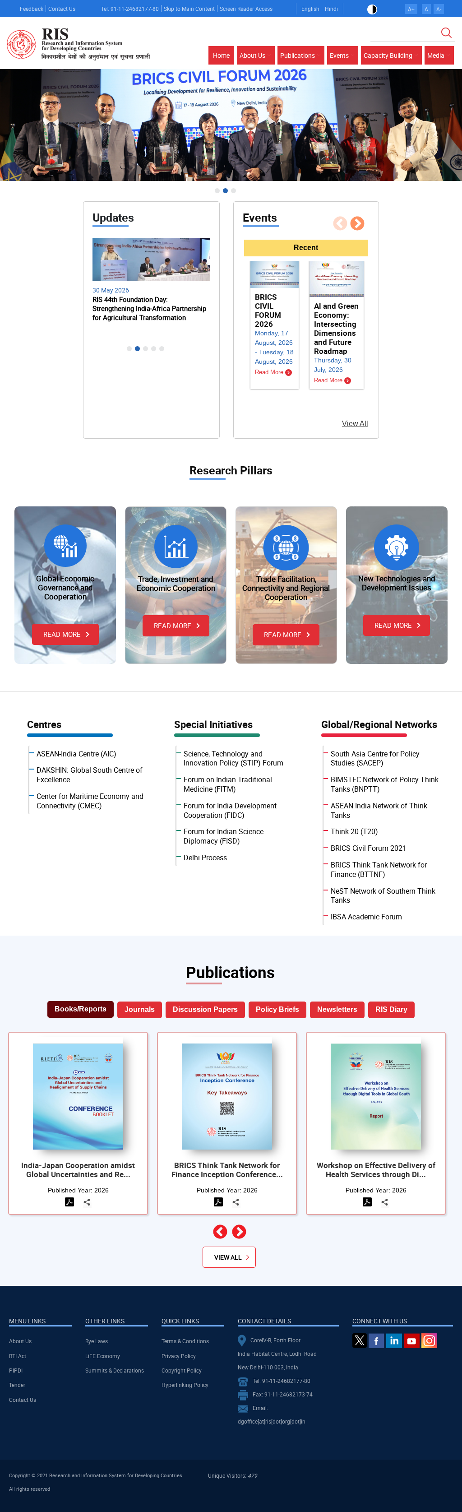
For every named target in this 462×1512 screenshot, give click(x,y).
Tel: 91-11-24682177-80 (130, 8)
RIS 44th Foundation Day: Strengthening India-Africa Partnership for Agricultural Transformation (149, 308)
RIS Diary (391, 1009)
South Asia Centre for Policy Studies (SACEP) (375, 758)
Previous (349, 229)
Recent (306, 247)
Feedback (31, 8)
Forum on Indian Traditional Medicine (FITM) (228, 784)
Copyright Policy (182, 1370)
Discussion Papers (205, 1009)
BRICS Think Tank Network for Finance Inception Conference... (227, 1169)
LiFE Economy (102, 1355)
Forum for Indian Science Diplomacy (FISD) (223, 836)
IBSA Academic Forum (366, 917)
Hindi (331, 8)
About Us (20, 1341)
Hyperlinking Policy (185, 1384)
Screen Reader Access (246, 8)
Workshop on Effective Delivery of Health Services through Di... (376, 1169)
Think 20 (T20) (354, 831)
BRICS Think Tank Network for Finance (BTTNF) (379, 869)
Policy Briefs (277, 1009)
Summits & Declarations (114, 1370)
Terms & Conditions (185, 1341)
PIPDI (16, 1370)
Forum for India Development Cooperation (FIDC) (230, 810)
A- (438, 9)
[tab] (306, 248)
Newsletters (337, 1009)
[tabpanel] (306, 339)
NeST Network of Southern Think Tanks (383, 895)
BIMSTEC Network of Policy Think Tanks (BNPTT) (385, 784)
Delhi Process (205, 858)
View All (355, 423)
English (310, 8)
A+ (411, 9)
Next (366, 229)
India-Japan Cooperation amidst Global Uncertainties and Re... (78, 1169)
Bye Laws (96, 1341)
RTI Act (17, 1355)
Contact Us (61, 8)
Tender (17, 1384)
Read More (270, 372)
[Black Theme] (372, 8)
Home (221, 55)
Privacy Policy (179, 1355)
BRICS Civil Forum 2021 (369, 848)
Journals (140, 1009)
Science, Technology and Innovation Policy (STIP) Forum (233, 758)
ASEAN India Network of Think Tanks (379, 810)
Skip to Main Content (189, 8)
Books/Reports (80, 1009)
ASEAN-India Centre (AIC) (76, 754)
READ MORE (62, 634)
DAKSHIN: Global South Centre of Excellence (90, 774)
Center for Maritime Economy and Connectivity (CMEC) (90, 801)
